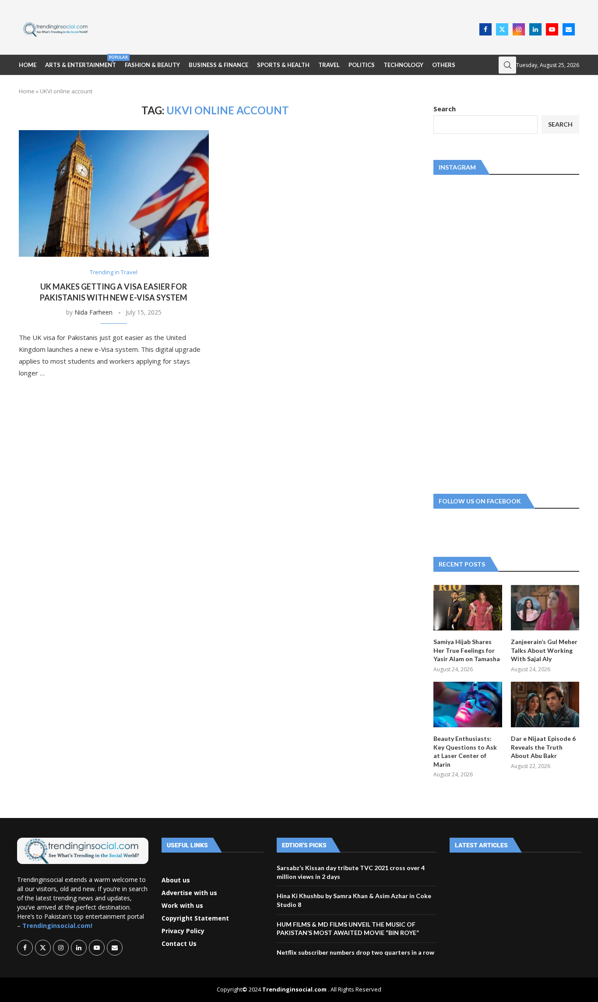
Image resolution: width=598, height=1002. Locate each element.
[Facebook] (485, 29)
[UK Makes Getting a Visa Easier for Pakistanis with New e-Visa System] (114, 193)
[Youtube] (552, 29)
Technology (403, 64)
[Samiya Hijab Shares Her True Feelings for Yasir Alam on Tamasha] (467, 607)
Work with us (182, 906)
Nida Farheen (93, 312)
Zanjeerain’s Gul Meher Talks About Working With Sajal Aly (544, 650)
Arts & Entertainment (80, 61)
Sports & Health (283, 64)
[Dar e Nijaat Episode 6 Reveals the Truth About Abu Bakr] (545, 704)
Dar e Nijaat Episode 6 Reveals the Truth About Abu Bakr (543, 747)
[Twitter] (502, 29)
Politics (361, 64)
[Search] (507, 65)
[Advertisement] (286, 28)
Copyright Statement (195, 918)
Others (443, 64)
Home (27, 64)
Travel (329, 64)
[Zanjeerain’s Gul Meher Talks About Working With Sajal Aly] (545, 607)
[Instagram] (519, 29)
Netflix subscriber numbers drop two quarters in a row (355, 952)
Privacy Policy (183, 931)
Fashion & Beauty (152, 64)
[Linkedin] (535, 29)
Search (444, 108)
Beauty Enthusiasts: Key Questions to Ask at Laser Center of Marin (465, 751)
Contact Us (179, 944)
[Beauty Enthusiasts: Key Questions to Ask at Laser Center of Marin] (467, 704)
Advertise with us (189, 893)
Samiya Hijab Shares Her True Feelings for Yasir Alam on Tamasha (466, 650)
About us (176, 880)
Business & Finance (218, 64)
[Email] (569, 29)
